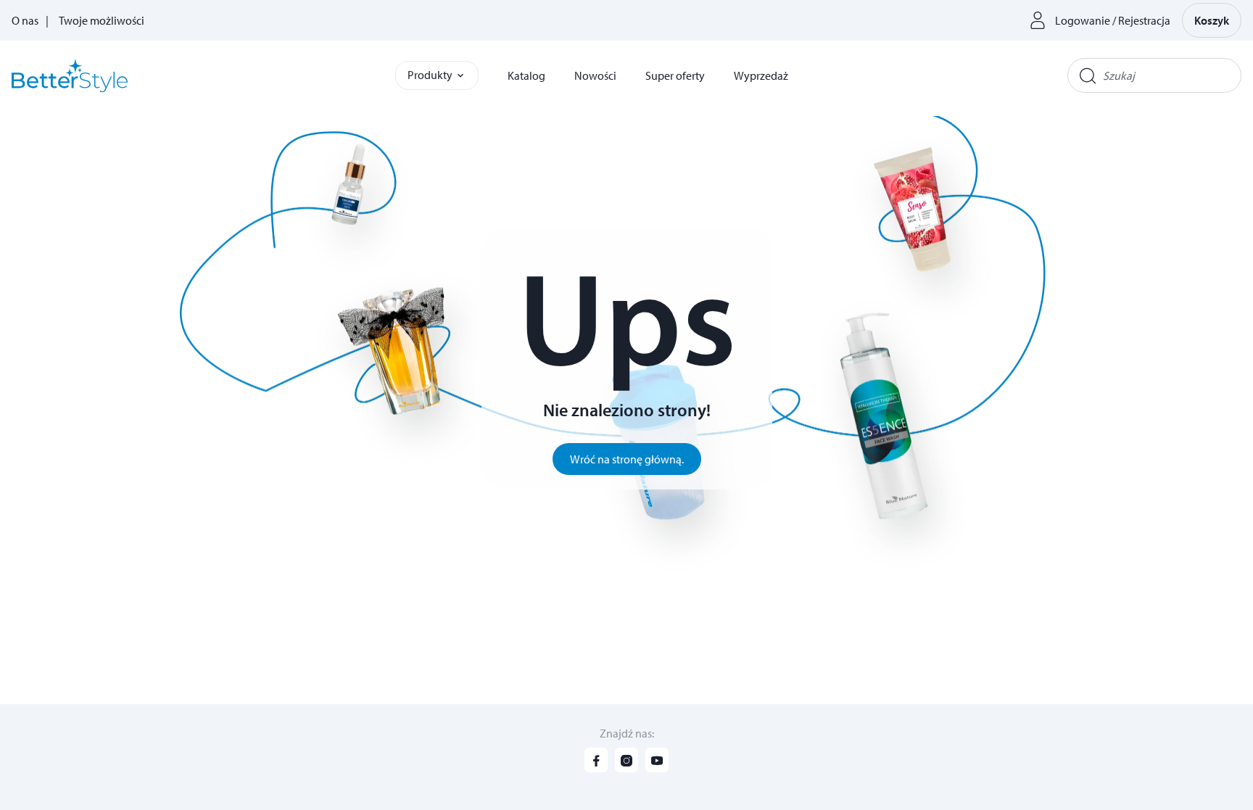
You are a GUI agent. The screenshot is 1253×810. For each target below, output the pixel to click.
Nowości (595, 75)
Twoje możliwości (101, 20)
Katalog (526, 75)
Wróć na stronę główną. (627, 459)
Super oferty (675, 75)
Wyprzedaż (761, 75)
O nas (25, 20)
